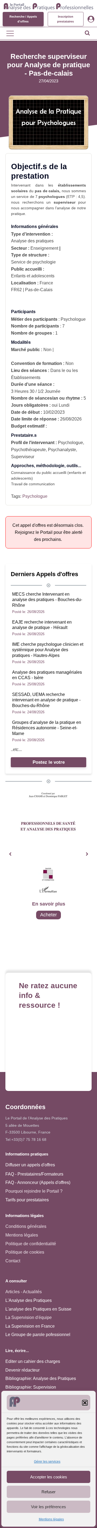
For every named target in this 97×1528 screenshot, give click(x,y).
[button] (85, 1402)
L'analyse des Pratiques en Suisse (38, 1309)
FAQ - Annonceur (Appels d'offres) (37, 1182)
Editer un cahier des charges (32, 1361)
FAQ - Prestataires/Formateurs (34, 1174)
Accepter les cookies (48, 1477)
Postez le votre (49, 762)
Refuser (48, 1492)
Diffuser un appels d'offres (30, 1165)
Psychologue (34, 496)
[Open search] (87, 33)
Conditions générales (25, 1226)
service (22, 196)
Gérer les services (47, 1461)
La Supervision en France (30, 1326)
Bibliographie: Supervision (30, 1387)
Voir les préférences (48, 1506)
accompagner (32, 208)
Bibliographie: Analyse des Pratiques (40, 1378)
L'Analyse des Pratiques (28, 1300)
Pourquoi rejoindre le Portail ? (34, 1191)
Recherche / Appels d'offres (23, 19)
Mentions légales (51, 1519)
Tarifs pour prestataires (27, 1200)
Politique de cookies (24, 1252)
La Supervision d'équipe (28, 1317)
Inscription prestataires (65, 19)
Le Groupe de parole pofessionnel (37, 1334)
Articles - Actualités (23, 1291)
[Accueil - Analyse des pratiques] (48, 6)
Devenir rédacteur (22, 1370)
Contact (12, 1261)
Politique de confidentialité (30, 1243)
